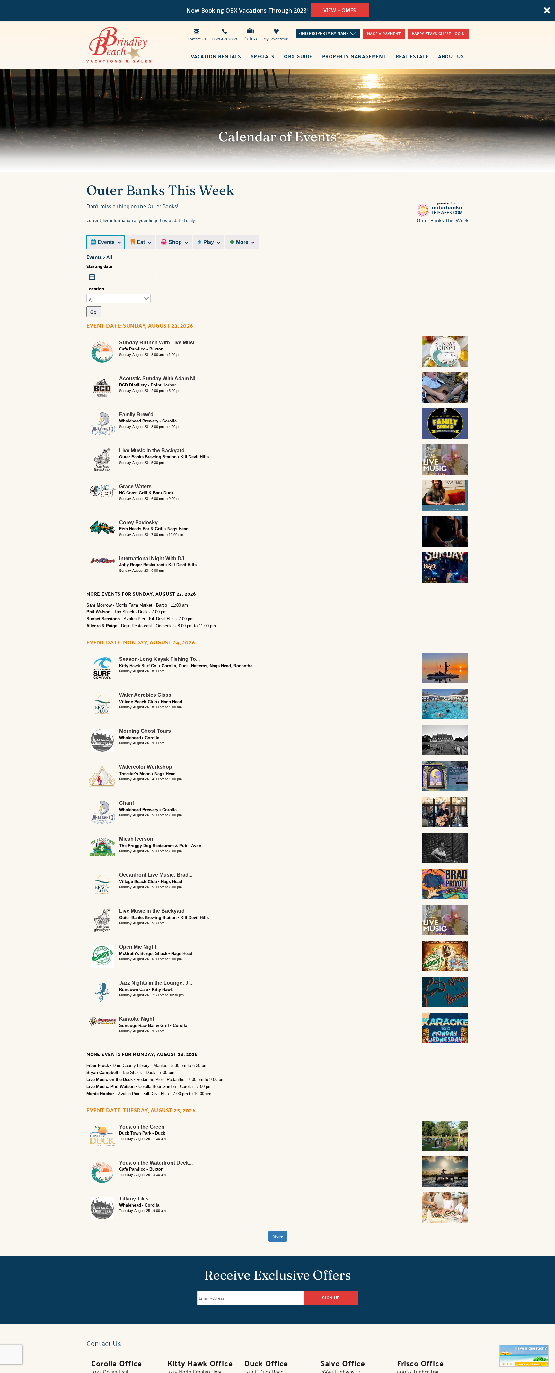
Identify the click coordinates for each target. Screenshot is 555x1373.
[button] (239, 648)
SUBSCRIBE (237, 711)
